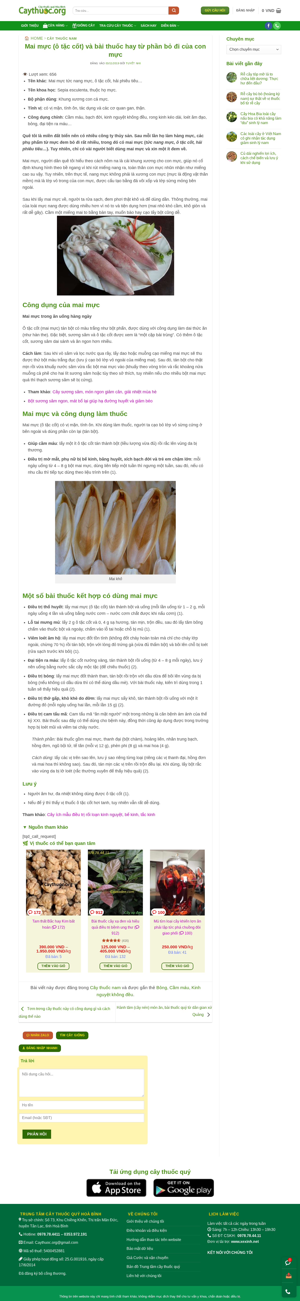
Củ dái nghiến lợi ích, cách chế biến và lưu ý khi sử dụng (259, 157)
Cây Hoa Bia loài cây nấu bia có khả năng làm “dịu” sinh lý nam (260, 118)
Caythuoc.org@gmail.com (56, 1242)
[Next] (205, 914)
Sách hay (149, 25)
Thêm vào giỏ (53, 966)
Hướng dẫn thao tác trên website (154, 1240)
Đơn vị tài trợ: (233, 1242)
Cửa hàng (56, 25)
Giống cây (86, 25)
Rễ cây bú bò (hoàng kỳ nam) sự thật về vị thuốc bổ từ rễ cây (260, 98)
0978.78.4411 (48, 1234)
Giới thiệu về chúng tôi (145, 1221)
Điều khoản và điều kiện (147, 1231)
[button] (245, 10)
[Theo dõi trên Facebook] (268, 26)
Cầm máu (179, 987)
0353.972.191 (75, 1234)
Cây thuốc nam (62, 38)
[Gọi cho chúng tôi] (277, 26)
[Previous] (25, 914)
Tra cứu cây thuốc (116, 25)
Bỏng (161, 987)
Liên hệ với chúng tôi (144, 1276)
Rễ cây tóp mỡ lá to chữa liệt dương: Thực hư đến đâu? (259, 78)
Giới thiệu (30, 25)
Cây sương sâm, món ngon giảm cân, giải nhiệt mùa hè (104, 392)
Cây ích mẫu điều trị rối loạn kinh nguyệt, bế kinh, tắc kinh (101, 814)
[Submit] (174, 11)
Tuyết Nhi (133, 63)
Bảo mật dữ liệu (140, 1249)
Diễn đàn (168, 25)
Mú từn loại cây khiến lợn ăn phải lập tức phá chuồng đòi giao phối (177, 927)
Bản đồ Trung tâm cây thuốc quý (153, 1267)
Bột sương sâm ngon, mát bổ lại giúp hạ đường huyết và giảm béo (90, 401)
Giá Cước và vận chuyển (147, 1258)
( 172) (58, 927)
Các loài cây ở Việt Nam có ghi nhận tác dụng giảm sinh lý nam (260, 138)
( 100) (185, 933)
